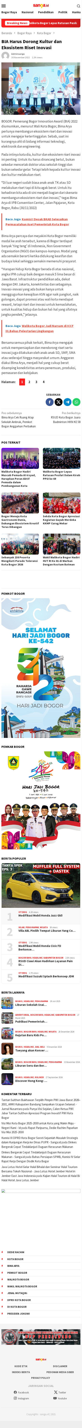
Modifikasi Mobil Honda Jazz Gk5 (40, 915)
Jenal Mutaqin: (17, 1293)
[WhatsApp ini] (76, 402)
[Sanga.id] (41, 5)
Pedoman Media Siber (60, 1372)
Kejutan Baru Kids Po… (30, 1035)
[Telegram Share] (67, 402)
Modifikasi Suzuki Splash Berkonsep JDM (46, 976)
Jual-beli (40, 1047)
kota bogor (15, 1259)
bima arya (13, 1266)
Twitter (62, 1392)
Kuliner (39, 1077)
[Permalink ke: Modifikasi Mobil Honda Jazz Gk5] (40, 885)
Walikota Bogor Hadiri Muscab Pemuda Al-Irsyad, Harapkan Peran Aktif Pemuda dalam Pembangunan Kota (18, 479)
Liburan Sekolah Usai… (31, 1005)
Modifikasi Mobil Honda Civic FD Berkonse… (39, 947)
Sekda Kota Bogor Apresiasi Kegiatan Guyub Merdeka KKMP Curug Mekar (61, 519)
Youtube (62, 1398)
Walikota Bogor (18, 1279)
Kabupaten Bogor (53, 957)
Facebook (23, 1392)
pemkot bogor (17, 1272)
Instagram (23, 1398)
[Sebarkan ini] (50, 402)
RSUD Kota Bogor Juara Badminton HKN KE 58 (65, 417)
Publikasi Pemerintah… (31, 1021)
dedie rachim (15, 1252)
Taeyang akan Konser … (31, 1050)
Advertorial (22, 1015)
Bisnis (19, 1001)
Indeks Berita (21, 1372)
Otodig (22, 912)
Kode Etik (20, 1366)
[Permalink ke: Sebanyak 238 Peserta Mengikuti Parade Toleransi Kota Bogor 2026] (20, 544)
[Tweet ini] (59, 402)
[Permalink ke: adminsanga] (5, 55)
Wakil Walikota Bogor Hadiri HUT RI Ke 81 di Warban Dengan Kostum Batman (61, 561)
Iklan (21, 927)
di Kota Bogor (17, 1306)
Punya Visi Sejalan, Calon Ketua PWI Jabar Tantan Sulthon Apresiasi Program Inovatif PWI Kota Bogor (37, 1113)
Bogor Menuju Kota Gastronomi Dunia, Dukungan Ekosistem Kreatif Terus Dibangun (20, 521)
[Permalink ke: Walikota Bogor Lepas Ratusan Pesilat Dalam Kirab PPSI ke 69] (61, 458)
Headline (37, 957)
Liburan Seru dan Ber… (31, 1065)
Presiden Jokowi (18, 1313)
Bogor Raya (24, 957)
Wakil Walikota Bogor (22, 1286)
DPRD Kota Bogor (19, 1300)
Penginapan (32, 927)
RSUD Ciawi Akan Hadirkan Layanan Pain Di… (45, 962)
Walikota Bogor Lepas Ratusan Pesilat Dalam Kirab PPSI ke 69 (61, 475)
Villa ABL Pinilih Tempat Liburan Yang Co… (46, 931)
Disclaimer (60, 1366)
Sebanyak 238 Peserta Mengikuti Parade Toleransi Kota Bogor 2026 (19, 561)
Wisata (44, 927)
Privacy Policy (40, 1378)
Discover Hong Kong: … (31, 1081)
